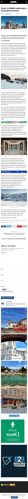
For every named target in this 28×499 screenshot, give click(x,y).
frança (6, 222)
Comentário (4, 252)
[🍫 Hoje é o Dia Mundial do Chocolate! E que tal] (14, 401)
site (15, 217)
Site (2, 280)
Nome (2, 269)
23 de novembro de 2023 (18, 13)
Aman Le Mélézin (16, 220)
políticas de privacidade (20, 495)
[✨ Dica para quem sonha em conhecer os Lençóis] (14, 374)
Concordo (14, 497)
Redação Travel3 (8, 13)
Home (2, 5)
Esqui (3, 222)
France (11, 222)
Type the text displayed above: (7, 291)
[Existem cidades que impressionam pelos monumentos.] (14, 321)
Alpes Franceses (7, 220)
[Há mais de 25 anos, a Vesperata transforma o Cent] (14, 347)
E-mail (2, 274)
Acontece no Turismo (8, 5)
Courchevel (23, 220)
